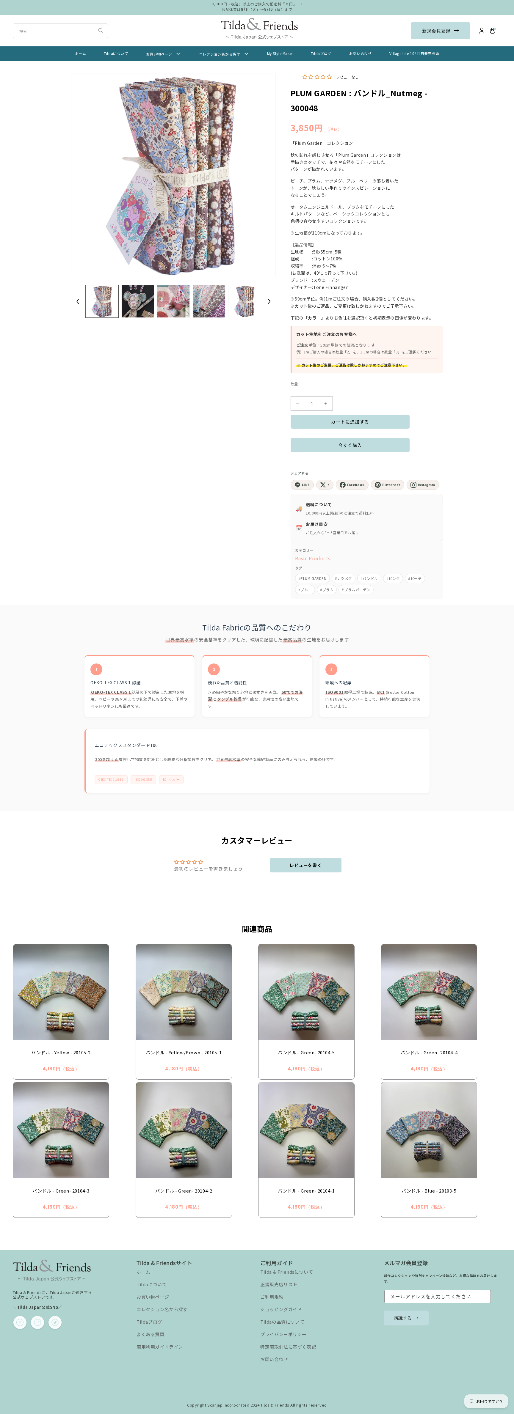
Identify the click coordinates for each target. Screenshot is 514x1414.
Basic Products (312, 558)
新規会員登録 (436, 31)
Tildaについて (152, 1284)
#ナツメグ (343, 578)
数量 (294, 383)
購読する (403, 1317)
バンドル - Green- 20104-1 (306, 1190)
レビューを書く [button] (305, 865)
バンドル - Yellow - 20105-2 (61, 1052)
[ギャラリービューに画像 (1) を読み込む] (102, 301)
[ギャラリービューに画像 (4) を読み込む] (209, 301)
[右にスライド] (269, 301)
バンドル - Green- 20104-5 (306, 1052)
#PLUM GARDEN (312, 578)
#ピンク (393, 578)
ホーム (144, 1272)
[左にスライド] (77, 301)
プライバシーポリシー (283, 1334)
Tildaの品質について (282, 1322)
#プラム (326, 589)
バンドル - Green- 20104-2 (183, 1190)
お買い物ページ (153, 1297)
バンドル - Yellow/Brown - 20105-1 (184, 1052)
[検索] (100, 30)
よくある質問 (150, 1334)
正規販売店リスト (278, 1284)
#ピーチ (414, 578)
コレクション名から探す (162, 1309)
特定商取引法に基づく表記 (288, 1347)
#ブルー (305, 589)
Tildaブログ (149, 1322)
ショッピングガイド (281, 1309)
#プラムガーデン (356, 589)
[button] (493, 31)
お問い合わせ (274, 1359)
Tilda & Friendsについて (286, 1272)
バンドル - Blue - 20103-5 (429, 1190)
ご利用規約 (271, 1297)
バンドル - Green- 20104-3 (61, 1190)
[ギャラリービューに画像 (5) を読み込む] (244, 301)
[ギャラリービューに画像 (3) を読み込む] (173, 301)
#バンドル (369, 578)
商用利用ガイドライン (160, 1347)
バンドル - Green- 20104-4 (429, 1052)
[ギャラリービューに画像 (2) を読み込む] (137, 301)
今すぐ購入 (350, 445)
